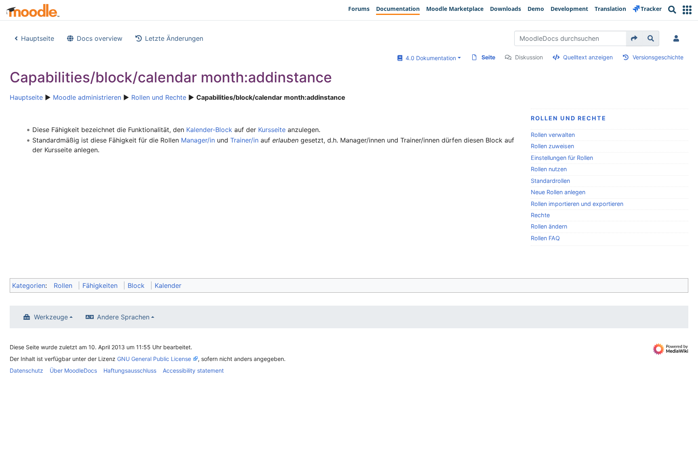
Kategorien (28, 285)
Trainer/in (244, 140)
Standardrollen (550, 180)
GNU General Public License (154, 358)
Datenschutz (26, 370)
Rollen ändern (549, 226)
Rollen (63, 285)
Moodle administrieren (87, 97)
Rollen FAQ (545, 238)
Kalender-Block (209, 130)
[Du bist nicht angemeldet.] (677, 38)
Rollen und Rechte (158, 97)
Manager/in (198, 140)
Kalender (168, 285)
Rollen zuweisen (552, 146)
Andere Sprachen (123, 317)
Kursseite (272, 130)
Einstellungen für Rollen (562, 157)
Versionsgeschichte (658, 57)
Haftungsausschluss (129, 370)
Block (136, 285)
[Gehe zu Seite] (634, 38)
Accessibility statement (193, 370)
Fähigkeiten (100, 285)
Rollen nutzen (549, 169)
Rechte (540, 215)
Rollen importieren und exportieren (577, 203)
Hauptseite (37, 38)
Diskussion (529, 57)
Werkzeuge (51, 317)
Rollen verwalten (553, 134)
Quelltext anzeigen (588, 57)
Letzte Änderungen (174, 38)
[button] (687, 10)
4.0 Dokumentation (429, 58)
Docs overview (99, 38)
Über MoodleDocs (73, 370)
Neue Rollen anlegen (558, 192)
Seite (488, 57)
